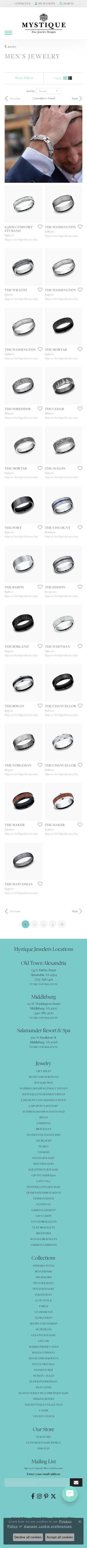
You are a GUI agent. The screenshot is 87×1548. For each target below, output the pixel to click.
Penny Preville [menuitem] (43, 1364)
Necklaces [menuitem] (43, 1140)
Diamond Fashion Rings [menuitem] (43, 1193)
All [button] (61, 924)
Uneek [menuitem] (43, 1410)
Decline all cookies (28, 1537)
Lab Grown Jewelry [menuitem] (43, 1106)
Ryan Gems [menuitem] (43, 1387)
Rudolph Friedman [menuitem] (43, 1381)
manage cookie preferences (48, 1526)
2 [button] (34, 924)
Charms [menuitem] (43, 1152)
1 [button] (27, 924)
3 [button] (43, 924)
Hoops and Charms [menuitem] (43, 1323)
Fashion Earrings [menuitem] (44, 1245)
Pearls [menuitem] (43, 1146)
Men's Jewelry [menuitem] (43, 1164)
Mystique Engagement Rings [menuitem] (43, 1094)
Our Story (43, 1437)
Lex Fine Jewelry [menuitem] (43, 1335)
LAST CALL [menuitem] (43, 1181)
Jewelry (12, 46)
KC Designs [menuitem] (43, 1329)
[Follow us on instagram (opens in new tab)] (39, 1496)
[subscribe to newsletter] (76, 1482)
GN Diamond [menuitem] (43, 1312)
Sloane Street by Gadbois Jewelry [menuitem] (44, 1393)
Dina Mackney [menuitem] (43, 1283)
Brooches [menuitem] (43, 1233)
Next (75, 98)
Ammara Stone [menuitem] (43, 1265)
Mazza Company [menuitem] (43, 1352)
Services (43, 1448)
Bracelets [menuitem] (43, 1129)
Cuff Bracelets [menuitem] (43, 1227)
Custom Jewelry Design (43, 1442)
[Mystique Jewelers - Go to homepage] (43, 23)
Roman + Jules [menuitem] (43, 1376)
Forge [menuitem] (43, 1306)
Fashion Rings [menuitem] (43, 1198)
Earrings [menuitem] (43, 1123)
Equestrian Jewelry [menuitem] (44, 1169)
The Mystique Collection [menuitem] (43, 1404)
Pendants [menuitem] (43, 1204)
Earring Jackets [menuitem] (43, 1210)
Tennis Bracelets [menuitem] (43, 1221)
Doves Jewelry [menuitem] (43, 1289)
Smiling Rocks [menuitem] (43, 1399)
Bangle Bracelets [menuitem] (43, 1239)
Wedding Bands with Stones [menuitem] (43, 1111)
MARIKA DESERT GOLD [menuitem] (43, 1347)
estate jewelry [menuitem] (43, 1158)
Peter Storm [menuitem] (43, 1370)
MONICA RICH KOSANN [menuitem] (44, 1077)
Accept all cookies (60, 1537)
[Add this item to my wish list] (38, 226)
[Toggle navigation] (8, 32)
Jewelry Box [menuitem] (43, 1083)
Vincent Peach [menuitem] (43, 1416)
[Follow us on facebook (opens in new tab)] (33, 1496)
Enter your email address (43, 1474)
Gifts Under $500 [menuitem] (44, 1175)
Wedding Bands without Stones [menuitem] (43, 1088)
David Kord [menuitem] (44, 1277)
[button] (22, 3)
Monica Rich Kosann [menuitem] (44, 1358)
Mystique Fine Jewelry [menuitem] (44, 1187)
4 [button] (52, 924)
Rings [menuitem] (43, 1117)
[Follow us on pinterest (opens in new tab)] (46, 1496)
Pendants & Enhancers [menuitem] (43, 1135)
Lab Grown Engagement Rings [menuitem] (43, 1100)
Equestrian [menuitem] (43, 1294)
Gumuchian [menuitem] (43, 1318)
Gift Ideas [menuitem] (43, 1071)
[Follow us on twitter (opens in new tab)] (53, 1496)
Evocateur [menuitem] (43, 1300)
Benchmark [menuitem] (43, 1271)
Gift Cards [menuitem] (44, 1216)
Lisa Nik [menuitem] (43, 1341)
